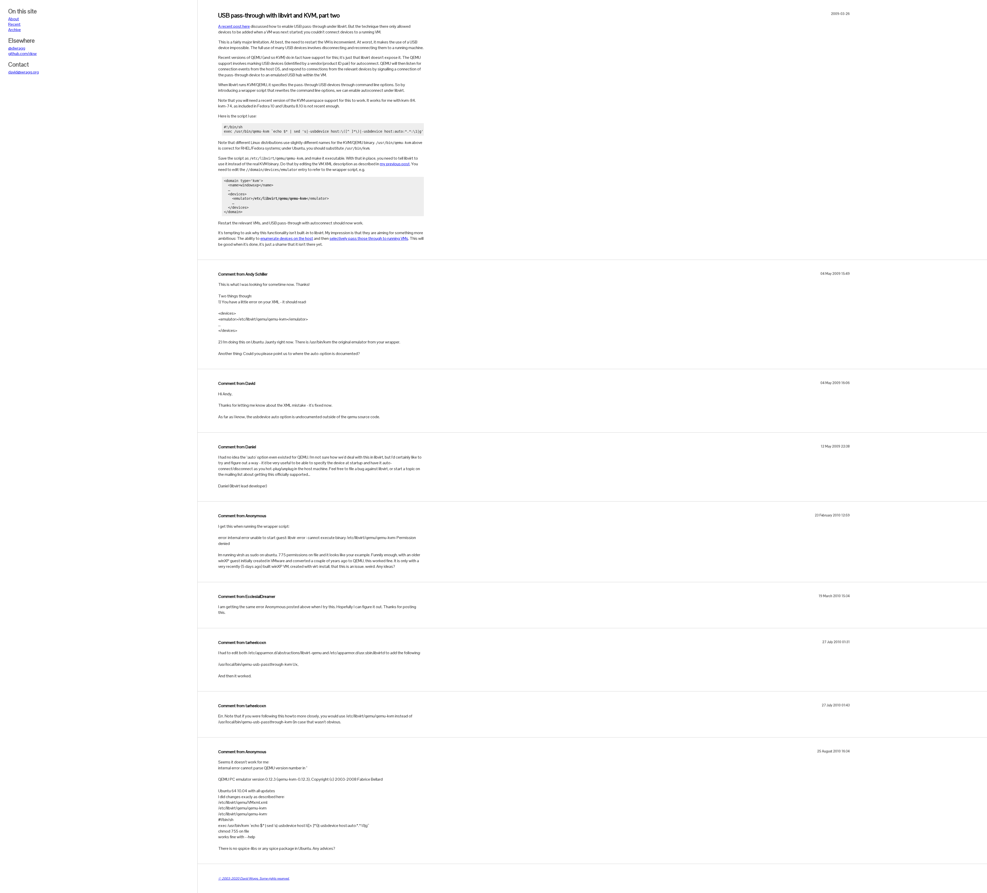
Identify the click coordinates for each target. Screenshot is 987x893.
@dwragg (16, 48)
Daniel (250, 447)
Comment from (231, 383)
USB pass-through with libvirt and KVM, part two (279, 15)
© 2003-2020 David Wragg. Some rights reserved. (253, 878)
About (13, 19)
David (250, 383)
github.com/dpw (22, 53)
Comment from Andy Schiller (243, 274)
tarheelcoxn (255, 642)
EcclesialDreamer (260, 596)
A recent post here (234, 26)
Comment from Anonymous (242, 515)
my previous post (395, 164)
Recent (14, 24)
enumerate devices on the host (286, 238)
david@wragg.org (23, 72)
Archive (14, 29)
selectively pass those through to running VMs (369, 238)
